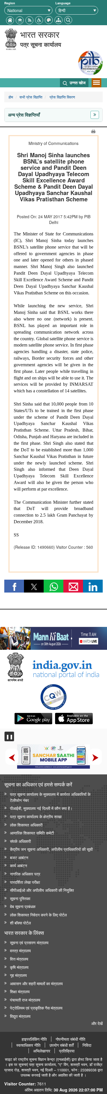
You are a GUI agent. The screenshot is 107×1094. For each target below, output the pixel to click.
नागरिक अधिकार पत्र (25, 874)
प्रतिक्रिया (66, 1050)
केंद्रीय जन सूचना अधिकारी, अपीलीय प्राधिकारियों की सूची (51, 849)
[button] (39, 19)
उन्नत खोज (77, 82)
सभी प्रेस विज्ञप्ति (30, 97)
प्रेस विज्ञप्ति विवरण (62, 97)
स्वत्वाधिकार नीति (28, 1045)
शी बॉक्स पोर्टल (20, 923)
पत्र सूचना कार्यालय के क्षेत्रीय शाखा (36, 816)
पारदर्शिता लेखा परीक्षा (25, 882)
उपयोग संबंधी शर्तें (61, 1045)
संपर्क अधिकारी (20, 841)
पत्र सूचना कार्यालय (40, 44)
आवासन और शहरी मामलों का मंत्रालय (36, 983)
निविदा (86, 1045)
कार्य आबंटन (18, 865)
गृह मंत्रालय (18, 975)
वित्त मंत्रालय (19, 959)
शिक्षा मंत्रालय (20, 991)
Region (9, 3)
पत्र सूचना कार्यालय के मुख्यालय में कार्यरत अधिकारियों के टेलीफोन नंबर (50, 797)
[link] (53, 637)
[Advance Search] (68, 19)
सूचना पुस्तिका (20, 898)
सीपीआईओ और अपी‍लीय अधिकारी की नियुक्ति (42, 890)
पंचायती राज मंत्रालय (25, 1000)
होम (11, 97)
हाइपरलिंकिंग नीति (34, 1039)
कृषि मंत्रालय (19, 967)
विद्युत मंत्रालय (20, 1016)
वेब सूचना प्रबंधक (22, 906)
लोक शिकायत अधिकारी (26, 825)
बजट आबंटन (19, 857)
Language (62, 3)
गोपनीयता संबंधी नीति (70, 1039)
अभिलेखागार (41, 1050)
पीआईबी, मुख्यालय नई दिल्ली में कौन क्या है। (41, 808)
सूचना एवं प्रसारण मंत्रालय (29, 942)
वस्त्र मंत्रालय (20, 950)
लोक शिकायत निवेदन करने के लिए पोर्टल (38, 915)
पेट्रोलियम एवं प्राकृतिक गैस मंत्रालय (36, 1008)
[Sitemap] (58, 19)
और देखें (97, 1023)
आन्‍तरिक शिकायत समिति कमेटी (32, 833)
